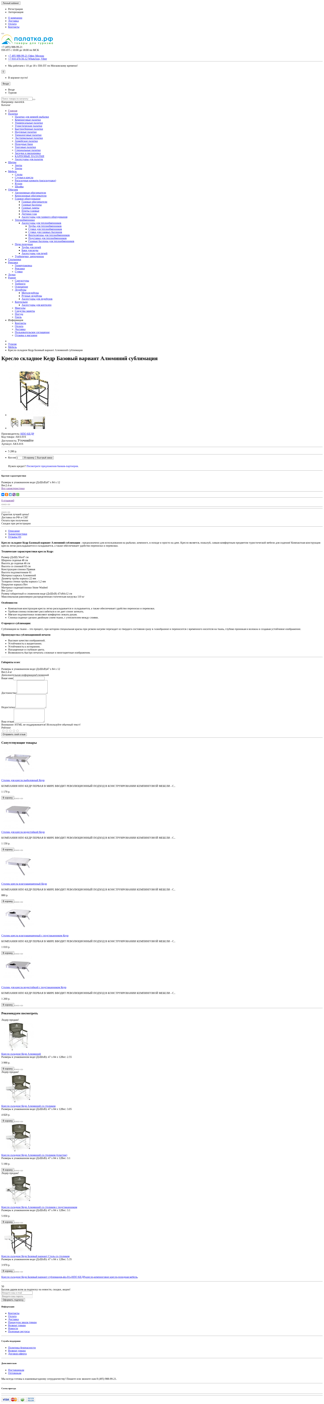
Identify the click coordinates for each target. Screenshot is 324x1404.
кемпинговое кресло (105, 1277)
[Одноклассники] (6, 494)
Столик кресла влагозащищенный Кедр (24, 883)
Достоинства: (9, 692)
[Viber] (14, 494)
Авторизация (15, 12)
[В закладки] (5, 504)
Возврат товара (17, 1325)
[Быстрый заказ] (15, 798)
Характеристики (17, 533)
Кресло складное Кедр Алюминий (21, 1053)
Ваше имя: (7, 678)
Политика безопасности (22, 1347)
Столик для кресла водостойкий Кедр (23, 832)
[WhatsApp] (17, 494)
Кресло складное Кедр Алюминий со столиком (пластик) (34, 1155)
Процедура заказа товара (22, 1322)
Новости (13, 1328)
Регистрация (15, 9)
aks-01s (67, 1277)
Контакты (13, 26)
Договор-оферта (17, 1353)
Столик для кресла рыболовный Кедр (23, 780)
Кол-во (12, 457)
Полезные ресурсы (19, 1331)
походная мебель (127, 1277)
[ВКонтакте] (2, 494)
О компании (15, 17)
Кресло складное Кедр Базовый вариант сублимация (31, 1277)
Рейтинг (6, 727)
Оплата (12, 23)
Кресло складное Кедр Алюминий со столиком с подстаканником (39, 1207)
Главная (12, 110)
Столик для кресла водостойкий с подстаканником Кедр (33, 987)
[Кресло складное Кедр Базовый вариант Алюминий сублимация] (33, 414)
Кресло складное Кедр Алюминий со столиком (28, 1106)
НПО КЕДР (78, 1277)
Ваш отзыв (7, 721)
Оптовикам (14, 1373)
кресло (89, 1277)
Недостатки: (8, 707)
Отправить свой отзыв (14, 734)
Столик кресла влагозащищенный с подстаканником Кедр (35, 935)
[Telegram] (10, 494)
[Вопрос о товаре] (2, 504)
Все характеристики (13, 488)
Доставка (13, 20)
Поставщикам (16, 1370)
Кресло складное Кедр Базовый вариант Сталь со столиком (35, 1256)
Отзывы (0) (14, 536)
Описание (14, 530)
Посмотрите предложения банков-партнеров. (52, 466)
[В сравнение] (8, 504)
